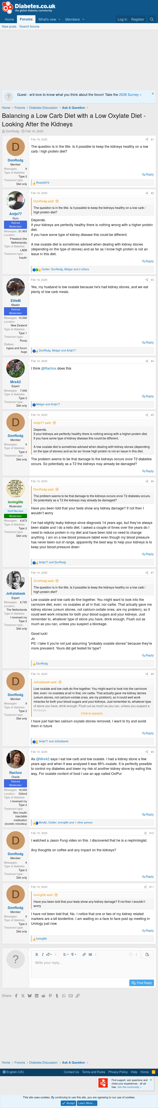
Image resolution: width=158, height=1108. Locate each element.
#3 (152, 280)
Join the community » (129, 1087)
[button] (59, 19)
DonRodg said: (44, 201)
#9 (152, 752)
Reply (150, 174)
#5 (152, 415)
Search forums (29, 26)
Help (134, 1072)
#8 (152, 674)
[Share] (147, 139)
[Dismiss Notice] (152, 94)
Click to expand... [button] (92, 713)
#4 (152, 361)
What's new (47, 19)
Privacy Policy (118, 1072)
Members (72, 19)
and (48, 404)
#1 (152, 139)
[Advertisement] (79, 59)
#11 (151, 887)
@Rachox (48, 368)
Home (9, 19)
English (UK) (15, 1072)
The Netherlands (17, 609)
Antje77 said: (42, 423)
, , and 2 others (65, 269)
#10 (151, 833)
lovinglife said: (43, 895)
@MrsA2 (43, 758)
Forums (26, 19)
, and (57, 350)
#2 (152, 193)
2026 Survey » (130, 94)
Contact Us (71, 1072)
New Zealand (19, 325)
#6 (152, 481)
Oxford (23, 794)
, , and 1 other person (66, 822)
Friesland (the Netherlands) (18, 240)
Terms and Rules (93, 1072)
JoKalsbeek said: (45, 682)
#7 (152, 572)
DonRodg (12, 131)
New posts (9, 26)
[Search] (152, 19)
